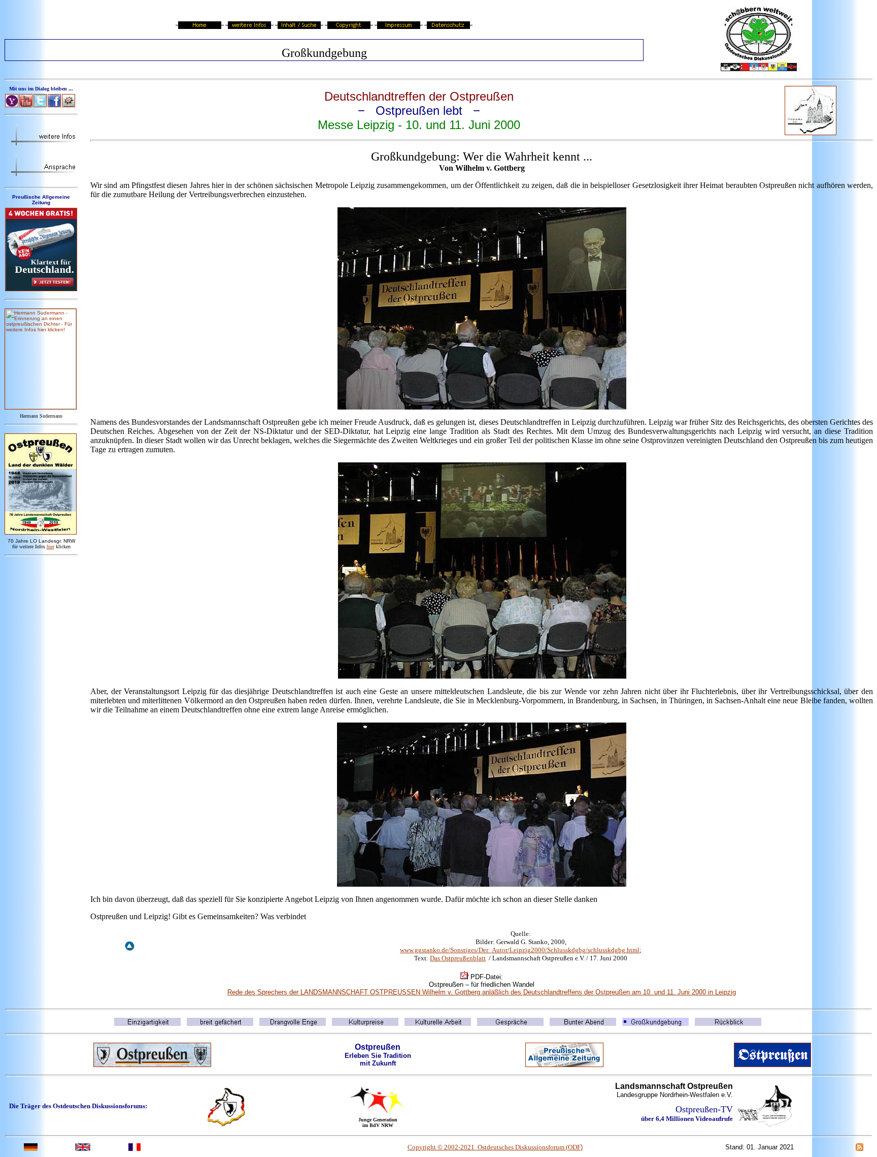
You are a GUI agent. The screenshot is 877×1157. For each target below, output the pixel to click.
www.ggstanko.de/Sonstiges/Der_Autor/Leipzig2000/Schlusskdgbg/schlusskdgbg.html (519, 950)
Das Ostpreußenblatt (458, 958)
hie (50, 546)
